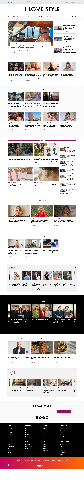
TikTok (65, 460)
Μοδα (42, 140)
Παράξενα (62, 450)
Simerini (24, 1)
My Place (67, 2)
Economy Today (34, 2)
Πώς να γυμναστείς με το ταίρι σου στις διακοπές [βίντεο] (50, 251)
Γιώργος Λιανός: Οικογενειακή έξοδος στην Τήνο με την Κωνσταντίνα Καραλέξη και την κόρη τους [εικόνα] (67, 164)
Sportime (29, 1)
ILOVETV (19, 338)
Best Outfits (10, 432)
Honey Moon (45, 450)
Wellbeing (12, 249)
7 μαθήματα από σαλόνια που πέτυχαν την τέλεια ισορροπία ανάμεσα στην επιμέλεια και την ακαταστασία (49, 390)
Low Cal (27, 448)
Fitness (46, 249)
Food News (27, 444)
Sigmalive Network (10, 2)
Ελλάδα (61, 446)
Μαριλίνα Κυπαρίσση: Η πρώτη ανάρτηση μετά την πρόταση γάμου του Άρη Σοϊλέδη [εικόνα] (50, 75)
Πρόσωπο (27, 432)
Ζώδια (47, 16)
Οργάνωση (45, 446)
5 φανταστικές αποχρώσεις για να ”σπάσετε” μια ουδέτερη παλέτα (64, 389)
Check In (58, 2)
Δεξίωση (45, 448)
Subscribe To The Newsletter (64, 411)
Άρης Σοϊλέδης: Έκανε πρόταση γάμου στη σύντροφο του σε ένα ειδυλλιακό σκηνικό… (51, 105)
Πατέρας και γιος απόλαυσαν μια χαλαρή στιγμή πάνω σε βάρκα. (26, 50)
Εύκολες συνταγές (60, 355)
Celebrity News (68, 24)
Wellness (24, 16)
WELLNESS (42, 236)
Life (35, 16)
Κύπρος (61, 444)
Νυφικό (44, 444)
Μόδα (14, 16)
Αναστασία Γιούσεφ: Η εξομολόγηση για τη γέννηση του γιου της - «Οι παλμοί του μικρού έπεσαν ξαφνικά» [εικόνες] (33, 76)
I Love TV (12, 355)
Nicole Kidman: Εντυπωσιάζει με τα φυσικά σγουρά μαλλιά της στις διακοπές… (40, 222)
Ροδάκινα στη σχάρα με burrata (62, 357)
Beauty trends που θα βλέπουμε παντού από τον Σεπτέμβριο (18, 221)
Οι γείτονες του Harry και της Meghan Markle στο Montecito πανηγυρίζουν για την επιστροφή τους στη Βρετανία (36, 285)
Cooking (63, 1)
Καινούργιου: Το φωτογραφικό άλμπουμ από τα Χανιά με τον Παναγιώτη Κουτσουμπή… (50, 125)
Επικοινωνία (46, 460)
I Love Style (44, 2)
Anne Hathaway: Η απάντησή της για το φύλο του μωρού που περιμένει (26, 284)
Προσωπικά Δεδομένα (28, 460)
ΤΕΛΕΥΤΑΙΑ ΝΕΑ (68, 147)
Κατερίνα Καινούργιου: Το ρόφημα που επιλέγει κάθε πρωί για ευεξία (15, 252)
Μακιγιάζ (27, 430)
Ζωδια (42, 338)
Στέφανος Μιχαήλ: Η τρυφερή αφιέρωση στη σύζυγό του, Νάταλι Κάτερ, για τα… (69, 39)
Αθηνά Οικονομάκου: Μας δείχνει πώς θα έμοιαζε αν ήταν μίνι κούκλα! (68, 75)
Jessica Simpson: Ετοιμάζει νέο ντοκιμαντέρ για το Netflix (67, 283)
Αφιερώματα (53, 16)
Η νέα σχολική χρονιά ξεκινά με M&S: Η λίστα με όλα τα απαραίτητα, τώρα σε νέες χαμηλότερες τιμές (46, 161)
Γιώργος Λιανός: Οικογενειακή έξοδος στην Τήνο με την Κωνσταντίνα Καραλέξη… (69, 50)
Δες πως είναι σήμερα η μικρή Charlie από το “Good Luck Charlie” (56, 284)
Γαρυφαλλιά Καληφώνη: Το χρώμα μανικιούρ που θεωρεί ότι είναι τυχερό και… (64, 222)
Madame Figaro (51, 2)
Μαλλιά (34, 218)
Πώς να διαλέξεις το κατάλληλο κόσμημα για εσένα (45, 184)
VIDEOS (42, 302)
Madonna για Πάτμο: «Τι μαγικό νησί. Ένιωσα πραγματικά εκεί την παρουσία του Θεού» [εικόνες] (15, 76)
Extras (61, 454)
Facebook (53, 460)
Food (38, 16)
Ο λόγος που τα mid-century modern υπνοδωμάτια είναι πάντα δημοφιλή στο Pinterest (18, 389)
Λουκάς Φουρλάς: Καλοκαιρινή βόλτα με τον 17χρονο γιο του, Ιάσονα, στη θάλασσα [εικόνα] (30, 46)
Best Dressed (11, 434)
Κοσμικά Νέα (63, 434)
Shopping (38, 158)
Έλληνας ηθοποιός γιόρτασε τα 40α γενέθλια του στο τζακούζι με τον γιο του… (33, 105)
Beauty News (12, 218)
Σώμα (26, 436)
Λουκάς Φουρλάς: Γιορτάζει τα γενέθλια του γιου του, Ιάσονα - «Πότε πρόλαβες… (33, 125)
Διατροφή (45, 430)
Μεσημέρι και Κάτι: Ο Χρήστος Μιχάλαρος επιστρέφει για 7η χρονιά (18, 358)
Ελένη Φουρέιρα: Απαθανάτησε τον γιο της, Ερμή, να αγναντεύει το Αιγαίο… (16, 125)
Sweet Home (11, 446)
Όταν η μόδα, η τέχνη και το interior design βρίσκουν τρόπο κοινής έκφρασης (62, 321)
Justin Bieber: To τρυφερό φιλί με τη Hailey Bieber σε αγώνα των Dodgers (16, 284)
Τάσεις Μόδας (13, 182)
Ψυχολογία (45, 436)
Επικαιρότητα (64, 441)
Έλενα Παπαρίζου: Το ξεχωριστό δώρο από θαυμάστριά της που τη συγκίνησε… (66, 126)
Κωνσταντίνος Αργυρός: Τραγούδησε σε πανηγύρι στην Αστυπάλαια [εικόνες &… (69, 28)
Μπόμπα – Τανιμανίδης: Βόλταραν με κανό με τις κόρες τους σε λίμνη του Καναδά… (16, 105)
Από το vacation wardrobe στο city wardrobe (19, 159)
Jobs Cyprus (72, 2)
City (41, 1)
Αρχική (9, 16)
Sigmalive (19, 1)
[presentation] (73, 267)
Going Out (10, 450)
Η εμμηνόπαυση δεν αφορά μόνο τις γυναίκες (41, 320)
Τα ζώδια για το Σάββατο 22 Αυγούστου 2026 (41, 358)
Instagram (59, 460)
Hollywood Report (64, 432)
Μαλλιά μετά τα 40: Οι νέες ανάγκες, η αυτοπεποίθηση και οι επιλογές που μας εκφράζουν (20, 321)
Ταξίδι (9, 452)
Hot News (16, 43)
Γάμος (42, 16)
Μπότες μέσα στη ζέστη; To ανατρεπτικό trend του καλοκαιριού (20, 184)
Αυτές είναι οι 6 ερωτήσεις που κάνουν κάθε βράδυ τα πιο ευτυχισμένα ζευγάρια (33, 252)
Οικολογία (62, 452)
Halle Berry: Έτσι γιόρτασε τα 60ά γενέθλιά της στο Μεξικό (47, 283)
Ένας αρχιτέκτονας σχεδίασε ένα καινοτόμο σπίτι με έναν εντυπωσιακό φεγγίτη (34, 389)
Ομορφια (42, 200)
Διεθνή (61, 448)
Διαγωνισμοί (60, 16)
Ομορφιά (19, 16)
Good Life (10, 444)
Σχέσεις (29, 249)
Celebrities (30, 16)
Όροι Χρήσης (38, 460)
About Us (19, 460)
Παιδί (9, 448)
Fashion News (13, 158)
